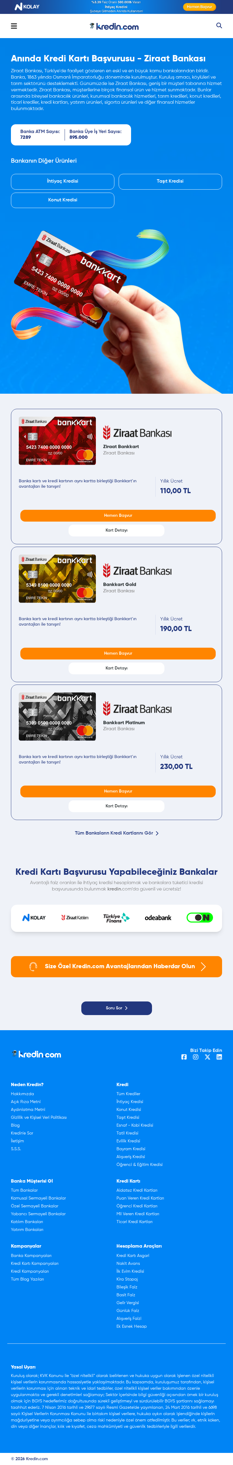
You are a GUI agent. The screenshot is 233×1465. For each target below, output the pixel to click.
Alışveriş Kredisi (130, 1157)
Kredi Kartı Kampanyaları (35, 1264)
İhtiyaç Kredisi (62, 181)
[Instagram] (195, 1057)
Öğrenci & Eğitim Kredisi (139, 1165)
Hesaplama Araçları (139, 1246)
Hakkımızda (22, 1094)
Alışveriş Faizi (128, 1319)
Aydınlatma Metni (28, 1110)
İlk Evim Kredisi (130, 1271)
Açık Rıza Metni (26, 1102)
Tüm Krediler (128, 1094)
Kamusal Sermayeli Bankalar (38, 1198)
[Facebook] (184, 1057)
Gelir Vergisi (127, 1303)
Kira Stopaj (127, 1279)
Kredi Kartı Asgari (132, 1256)
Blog (15, 1125)
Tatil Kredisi (127, 1133)
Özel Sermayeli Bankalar (34, 1206)
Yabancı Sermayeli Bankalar (38, 1214)
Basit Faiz (125, 1295)
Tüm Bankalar (24, 1190)
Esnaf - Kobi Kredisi (134, 1125)
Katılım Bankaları (27, 1222)
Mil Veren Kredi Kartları (137, 1214)
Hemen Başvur (118, 515)
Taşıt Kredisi (170, 181)
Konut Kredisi (62, 200)
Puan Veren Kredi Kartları (140, 1198)
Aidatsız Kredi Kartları (136, 1190)
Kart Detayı (116, 530)
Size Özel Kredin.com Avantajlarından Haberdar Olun (120, 967)
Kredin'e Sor (22, 1133)
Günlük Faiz (127, 1311)
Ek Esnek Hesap (131, 1326)
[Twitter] (207, 1057)
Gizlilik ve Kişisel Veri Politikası (39, 1117)
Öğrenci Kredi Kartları (136, 1206)
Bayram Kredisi (130, 1149)
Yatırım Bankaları (27, 1230)
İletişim (17, 1141)
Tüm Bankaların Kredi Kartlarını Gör (114, 833)
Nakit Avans (128, 1264)
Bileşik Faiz (126, 1287)
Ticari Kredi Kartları (134, 1222)
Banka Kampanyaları (31, 1256)
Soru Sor (114, 1008)
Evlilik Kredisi (128, 1141)
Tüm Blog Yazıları (27, 1279)
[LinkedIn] (219, 1057)
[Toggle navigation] (14, 26)
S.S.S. (16, 1149)
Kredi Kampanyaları (30, 1271)
